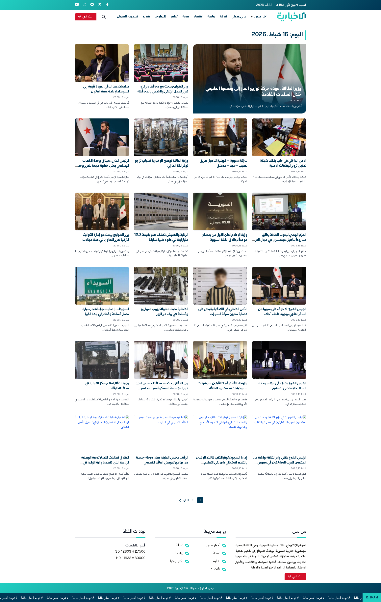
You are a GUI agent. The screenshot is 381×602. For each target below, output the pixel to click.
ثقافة (223, 16)
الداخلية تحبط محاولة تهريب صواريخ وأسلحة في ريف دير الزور (164, 312)
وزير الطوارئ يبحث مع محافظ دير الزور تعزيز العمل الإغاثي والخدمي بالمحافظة (162, 89)
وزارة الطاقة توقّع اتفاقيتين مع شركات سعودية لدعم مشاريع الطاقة (222, 386)
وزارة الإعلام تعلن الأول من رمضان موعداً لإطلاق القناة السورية (224, 238)
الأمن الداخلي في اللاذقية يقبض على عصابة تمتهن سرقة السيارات (222, 312)
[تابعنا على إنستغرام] (84, 5)
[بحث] (104, 17)
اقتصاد (198, 16)
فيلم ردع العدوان (127, 16)
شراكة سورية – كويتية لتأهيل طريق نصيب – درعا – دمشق (223, 163)
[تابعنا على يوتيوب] (77, 5)
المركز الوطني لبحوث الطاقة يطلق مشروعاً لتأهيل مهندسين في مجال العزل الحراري (279, 240)
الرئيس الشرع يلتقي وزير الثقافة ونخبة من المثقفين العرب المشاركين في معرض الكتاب (279, 462)
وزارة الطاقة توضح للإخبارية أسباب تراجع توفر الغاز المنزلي (161, 163)
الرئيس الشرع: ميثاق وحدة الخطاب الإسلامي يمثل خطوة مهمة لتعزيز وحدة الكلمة (102, 166)
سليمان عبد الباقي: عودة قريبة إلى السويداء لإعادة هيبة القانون (106, 89)
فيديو (146, 16)
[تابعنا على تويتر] (100, 5)
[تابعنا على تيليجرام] (92, 5)
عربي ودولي (239, 16)
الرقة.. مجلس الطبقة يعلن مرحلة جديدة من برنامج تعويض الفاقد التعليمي (162, 460)
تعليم (174, 16)
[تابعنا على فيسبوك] (107, 5)
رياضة (211, 16)
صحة (185, 16)
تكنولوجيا (160, 16)
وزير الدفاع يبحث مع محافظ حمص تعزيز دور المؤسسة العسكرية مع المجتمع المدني (162, 388)
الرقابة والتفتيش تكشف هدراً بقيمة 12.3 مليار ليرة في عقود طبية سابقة (161, 238)
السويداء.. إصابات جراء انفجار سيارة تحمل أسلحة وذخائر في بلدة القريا (105, 312)
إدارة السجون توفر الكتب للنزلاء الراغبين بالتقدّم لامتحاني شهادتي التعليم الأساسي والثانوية (221, 462)
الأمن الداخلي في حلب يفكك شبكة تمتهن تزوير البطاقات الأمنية (283, 163)
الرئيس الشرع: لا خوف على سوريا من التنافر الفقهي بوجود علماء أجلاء (282, 312)
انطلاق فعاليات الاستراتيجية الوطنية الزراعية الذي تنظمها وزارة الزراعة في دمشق (105, 462)
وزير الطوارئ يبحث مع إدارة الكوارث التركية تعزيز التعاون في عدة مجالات (105, 238)
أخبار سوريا (260, 16)
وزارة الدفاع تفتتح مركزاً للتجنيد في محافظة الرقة (107, 386)
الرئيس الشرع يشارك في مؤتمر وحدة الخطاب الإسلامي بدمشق (282, 386)
